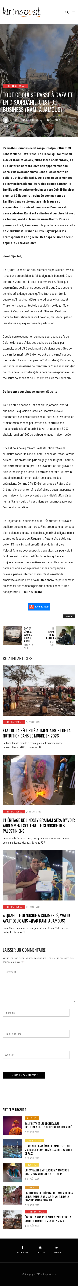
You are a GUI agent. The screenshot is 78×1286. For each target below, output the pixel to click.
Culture (31, 1118)
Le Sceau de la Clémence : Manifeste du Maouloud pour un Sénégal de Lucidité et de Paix (49, 1149)
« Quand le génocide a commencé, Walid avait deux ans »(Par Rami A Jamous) (36, 918)
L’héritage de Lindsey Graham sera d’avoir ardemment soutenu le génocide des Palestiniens (39, 825)
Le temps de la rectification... (50, 636)
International (15, 85)
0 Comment (56, 119)
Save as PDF (41, 606)
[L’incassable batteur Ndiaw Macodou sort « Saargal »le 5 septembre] (12, 1172)
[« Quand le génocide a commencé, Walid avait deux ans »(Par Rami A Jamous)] (39, 875)
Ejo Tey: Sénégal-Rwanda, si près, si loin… (28, 638)
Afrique (31, 1187)
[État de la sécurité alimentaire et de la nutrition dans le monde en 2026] (39, 690)
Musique (31, 1164)
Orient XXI (65, 148)
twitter (56, 1252)
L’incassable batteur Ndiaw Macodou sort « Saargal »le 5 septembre (47, 1172)
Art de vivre (34, 1140)
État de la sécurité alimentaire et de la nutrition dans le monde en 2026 (37, 733)
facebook (22, 1252)
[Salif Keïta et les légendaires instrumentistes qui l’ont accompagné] (12, 1125)
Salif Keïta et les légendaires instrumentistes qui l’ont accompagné (48, 1125)
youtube (40, 1252)
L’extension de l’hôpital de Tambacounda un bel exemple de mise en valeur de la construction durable (49, 1196)
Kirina (13, 119)
